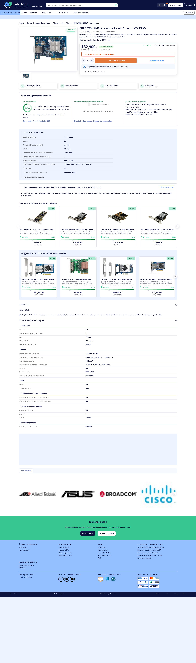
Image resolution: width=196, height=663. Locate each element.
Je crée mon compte (106, 533)
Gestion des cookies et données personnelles (171, 594)
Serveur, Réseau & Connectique (38, 23)
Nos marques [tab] (26, 471)
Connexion (189, 5)
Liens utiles (101, 547)
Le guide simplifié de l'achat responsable (151, 547)
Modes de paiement (64, 553)
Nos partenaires (81, 13)
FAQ (99, 558)
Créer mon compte (175, 5)
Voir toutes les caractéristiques (34, 177)
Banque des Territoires (26, 565)
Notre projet (23, 547)
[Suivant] (75, 49)
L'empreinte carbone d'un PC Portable (150, 555)
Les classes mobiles (144, 558)
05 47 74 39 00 (26, 577)
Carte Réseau (66, 23)
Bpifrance (22, 568)
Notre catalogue (24, 550)
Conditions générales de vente (110, 594)
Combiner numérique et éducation (149, 553)
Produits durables (29, 13)
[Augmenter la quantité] (91, 60)
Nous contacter (103, 550)
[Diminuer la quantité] (84, 60)
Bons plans (64, 13)
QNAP (27, 310)
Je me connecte (87, 533)
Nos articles (189, 13)
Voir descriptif (110, 31)
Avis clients (14, 594)
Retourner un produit (65, 555)
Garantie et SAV (63, 550)
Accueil (21, 23)
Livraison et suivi (64, 547)
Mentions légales (59, 594)
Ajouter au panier (117, 60)
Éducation (46, 13)
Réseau (55, 23)
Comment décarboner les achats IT (149, 550)
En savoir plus (170, 46)
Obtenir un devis (156, 60)
